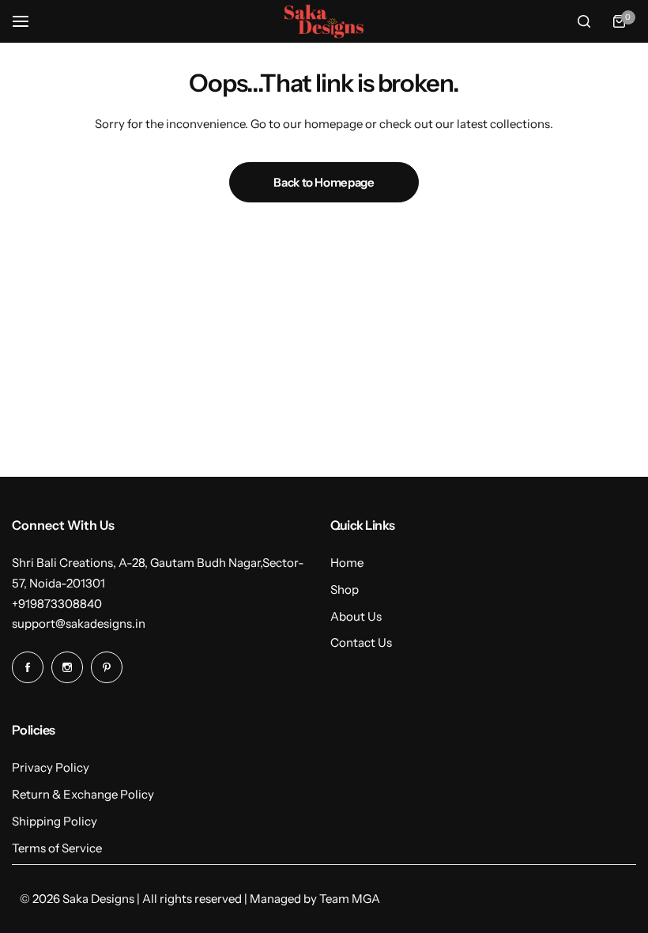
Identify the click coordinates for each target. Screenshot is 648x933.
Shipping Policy (54, 821)
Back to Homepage (323, 182)
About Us (356, 616)
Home (347, 562)
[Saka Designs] (324, 21)
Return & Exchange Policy (83, 794)
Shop (344, 589)
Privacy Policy (50, 767)
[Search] (584, 21)
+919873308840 (57, 603)
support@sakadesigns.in (78, 623)
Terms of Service (57, 848)
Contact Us (361, 642)
